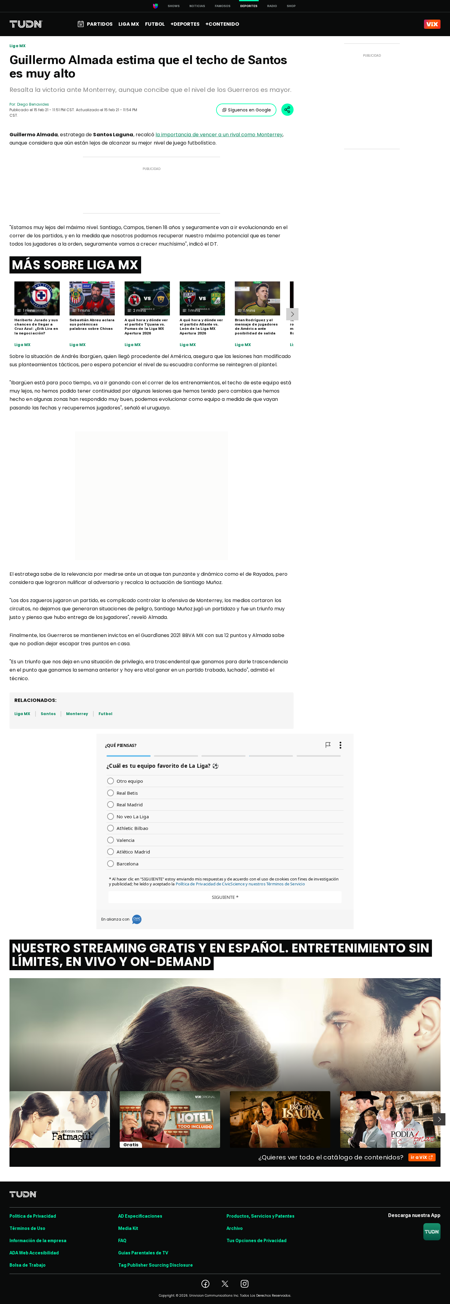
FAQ (122, 1240)
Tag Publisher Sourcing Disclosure (155, 1265)
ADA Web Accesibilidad (34, 1252)
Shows (174, 6)
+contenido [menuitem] (222, 24)
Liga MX (17, 45)
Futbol (105, 713)
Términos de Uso (27, 1228)
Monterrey (77, 713)
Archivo (235, 1228)
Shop (291, 6)
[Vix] (432, 24)
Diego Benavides (33, 104)
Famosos (223, 6)
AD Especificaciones (140, 1216)
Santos (48, 713)
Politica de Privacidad (32, 1216)
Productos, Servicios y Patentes (260, 1216)
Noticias (197, 6)
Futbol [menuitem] (155, 24)
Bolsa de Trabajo (27, 1265)
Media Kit (128, 1228)
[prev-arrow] (6, 1119)
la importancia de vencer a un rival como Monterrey (219, 134)
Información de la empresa (37, 1240)
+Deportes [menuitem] (185, 24)
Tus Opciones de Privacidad (257, 1240)
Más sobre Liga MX (75, 264)
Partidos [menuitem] (100, 24)
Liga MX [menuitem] (128, 24)
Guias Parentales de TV (143, 1252)
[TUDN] (26, 24)
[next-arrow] (292, 314)
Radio (272, 6)
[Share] (287, 110)
